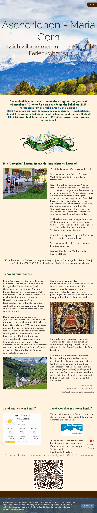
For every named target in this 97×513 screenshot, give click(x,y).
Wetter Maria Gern (22, 415)
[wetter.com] (10, 442)
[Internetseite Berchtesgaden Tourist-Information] (72, 429)
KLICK (51, 117)
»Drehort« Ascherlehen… (75, 111)
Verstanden (88, 506)
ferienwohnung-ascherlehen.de (23, 498)
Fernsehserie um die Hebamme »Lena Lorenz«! (48, 108)
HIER (10, 111)
